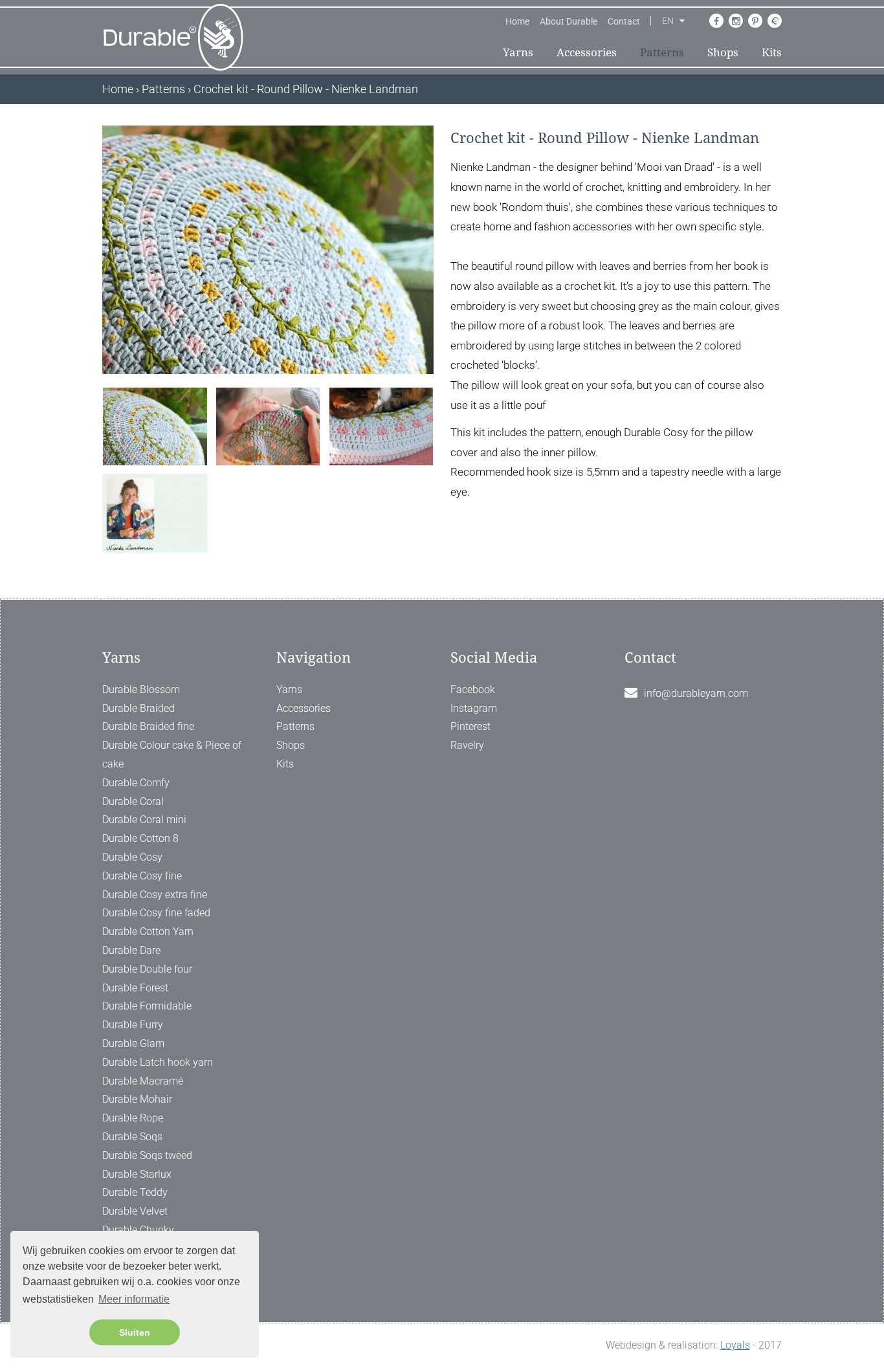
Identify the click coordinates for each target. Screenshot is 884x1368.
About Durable (568, 21)
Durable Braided (138, 708)
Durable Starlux (136, 1174)
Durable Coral (133, 801)
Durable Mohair (137, 1099)
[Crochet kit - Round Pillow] (154, 425)
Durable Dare (131, 950)
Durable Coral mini (144, 819)
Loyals (735, 1345)
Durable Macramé (142, 1081)
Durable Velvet (135, 1211)
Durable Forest (135, 988)
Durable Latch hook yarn (157, 1062)
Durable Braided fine (148, 726)
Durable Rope (132, 1118)
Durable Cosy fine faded (156, 913)
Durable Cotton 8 (140, 838)
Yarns (518, 52)
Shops (722, 52)
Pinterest (470, 726)
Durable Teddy (135, 1192)
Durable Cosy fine (142, 876)
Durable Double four (147, 969)
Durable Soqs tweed (147, 1155)
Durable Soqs (132, 1137)
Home (517, 21)
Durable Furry (132, 1025)
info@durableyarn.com (696, 693)
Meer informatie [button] (134, 1299)
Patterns (662, 52)
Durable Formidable (147, 1006)
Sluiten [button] (134, 1332)
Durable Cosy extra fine (154, 894)
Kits (772, 52)
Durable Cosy (132, 857)
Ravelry (467, 745)
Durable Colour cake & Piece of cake (171, 754)
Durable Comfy (136, 783)
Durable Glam (133, 1043)
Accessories (587, 52)
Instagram (473, 708)
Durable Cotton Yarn (147, 931)
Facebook (472, 689)
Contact (624, 21)
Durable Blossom (141, 689)
